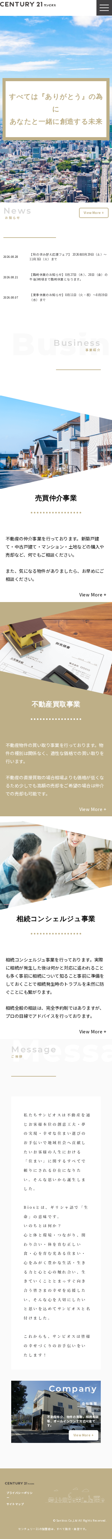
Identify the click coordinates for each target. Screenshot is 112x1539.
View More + (94, 213)
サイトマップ (15, 1504)
